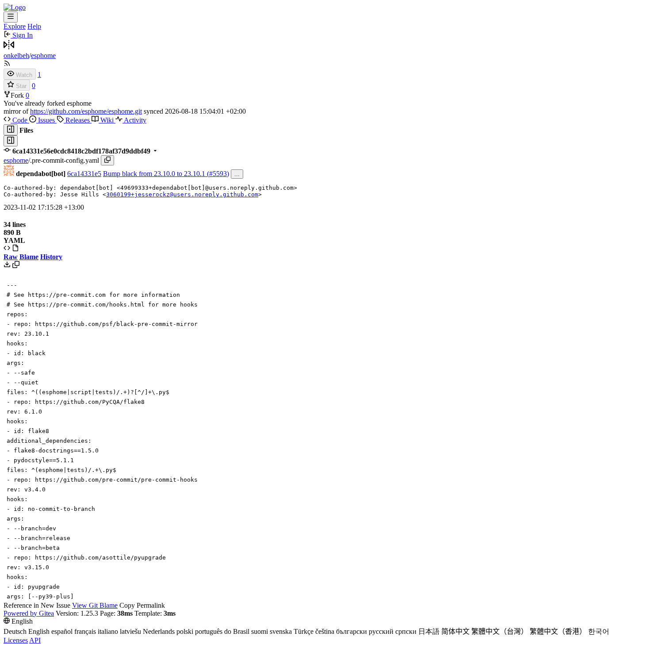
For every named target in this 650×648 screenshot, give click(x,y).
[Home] (15, 7)
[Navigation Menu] (11, 17)
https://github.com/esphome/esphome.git (86, 111)
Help (34, 26)
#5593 (218, 173)
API (35, 640)
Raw (11, 257)
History (51, 257)
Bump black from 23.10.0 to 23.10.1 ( (156, 173)
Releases (78, 120)
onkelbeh (16, 55)
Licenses (16, 640)
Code (20, 120)
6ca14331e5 (84, 173)
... (237, 174)
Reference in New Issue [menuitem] (37, 605)
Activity (134, 120)
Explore (15, 26)
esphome (43, 55)
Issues (46, 120)
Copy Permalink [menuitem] (142, 605)
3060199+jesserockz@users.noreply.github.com (182, 194)
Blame (28, 257)
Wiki (107, 120)
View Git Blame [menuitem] (95, 605)
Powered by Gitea (29, 613)
